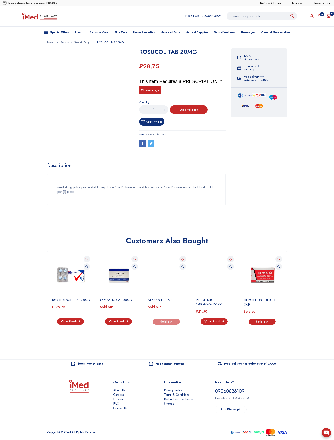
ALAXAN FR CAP (160, 300)
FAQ (116, 403)
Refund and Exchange (178, 399)
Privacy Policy (173, 390)
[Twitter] (151, 143)
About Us (119, 390)
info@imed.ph (231, 409)
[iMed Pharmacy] (39, 16)
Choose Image (150, 90)
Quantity (144, 102)
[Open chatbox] (326, 432)
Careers (118, 395)
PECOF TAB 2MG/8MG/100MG (209, 302)
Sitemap (169, 403)
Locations (119, 399)
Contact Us (120, 408)
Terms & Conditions (176, 395)
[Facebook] (142, 143)
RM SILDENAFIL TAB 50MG (71, 300)
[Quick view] (87, 266)
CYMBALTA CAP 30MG (116, 300)
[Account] (312, 16)
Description (59, 165)
